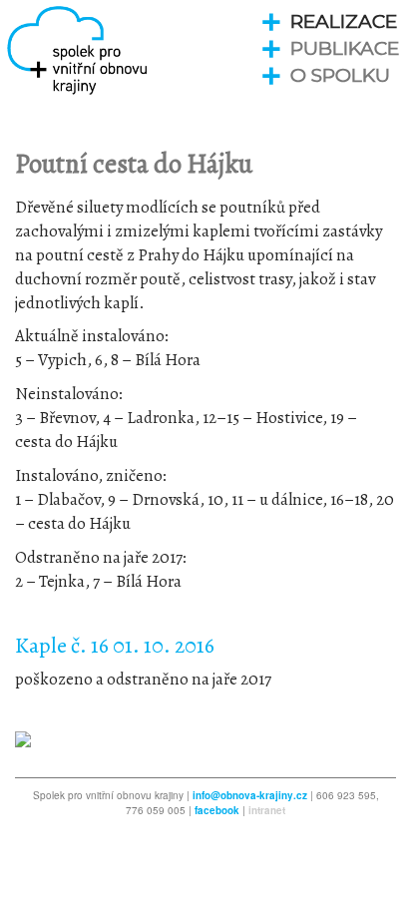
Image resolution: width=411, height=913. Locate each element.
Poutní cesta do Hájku (133, 164)
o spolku (340, 75)
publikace (344, 48)
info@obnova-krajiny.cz (250, 795)
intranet (266, 810)
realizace (343, 21)
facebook (217, 810)
